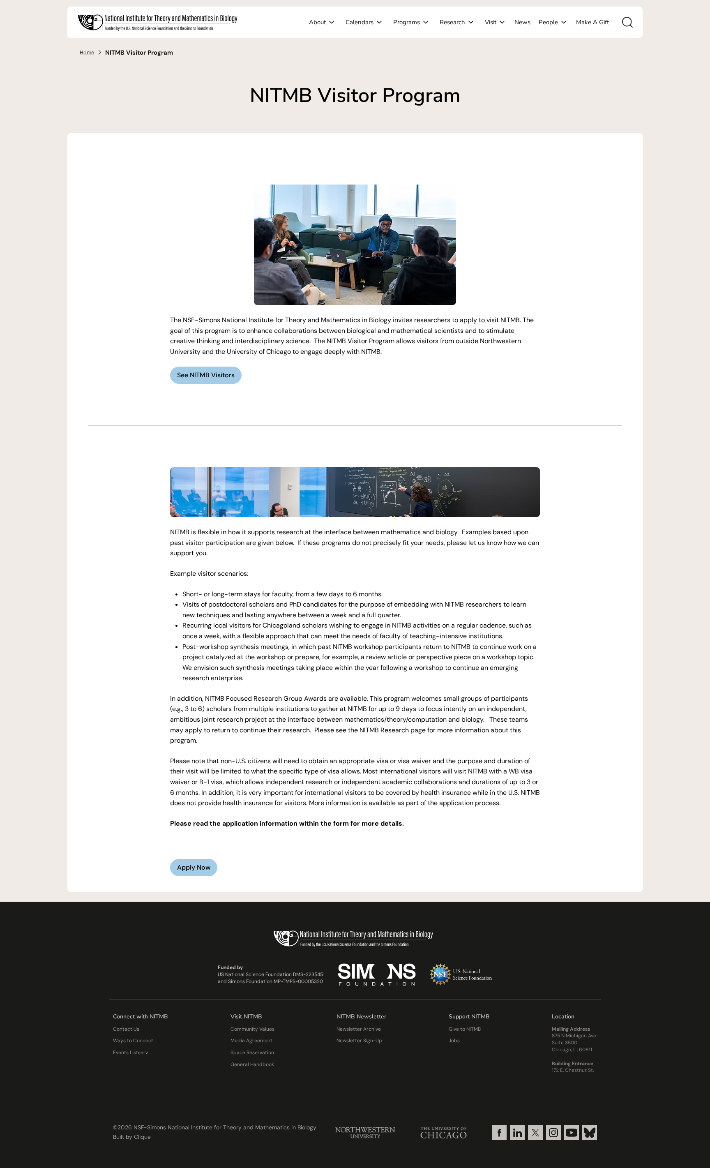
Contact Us (126, 1029)
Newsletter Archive (359, 1029)
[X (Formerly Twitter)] (535, 1132)
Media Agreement (251, 1040)
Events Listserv (130, 1052)
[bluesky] (589, 1132)
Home (87, 52)
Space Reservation (252, 1052)
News (522, 22)
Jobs (454, 1040)
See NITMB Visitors (206, 375)
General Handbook (252, 1064)
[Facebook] (499, 1132)
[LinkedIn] (517, 1132)
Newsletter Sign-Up (359, 1040)
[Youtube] (571, 1132)
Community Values (252, 1029)
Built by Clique (132, 1136)
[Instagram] (553, 1132)
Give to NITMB (465, 1029)
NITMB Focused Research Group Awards (266, 698)
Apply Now (193, 867)
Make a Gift (592, 22)
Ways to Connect (133, 1040)
